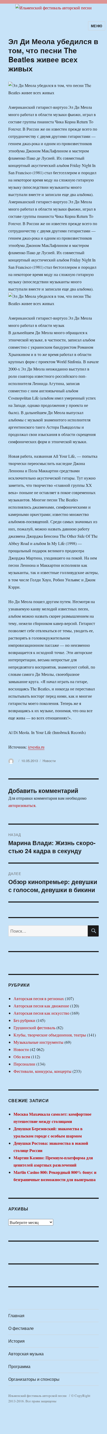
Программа (19, 1366)
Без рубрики (24, 1020)
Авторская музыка (26, 1354)
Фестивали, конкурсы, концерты (42, 1071)
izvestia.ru (36, 747)
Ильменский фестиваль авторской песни (37, 1395)
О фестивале (21, 1328)
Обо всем (22, 1056)
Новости (49, 760)
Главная (16, 1315)
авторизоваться (21, 805)
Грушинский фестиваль (34, 1027)
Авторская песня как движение (41, 1005)
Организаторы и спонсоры (33, 1379)
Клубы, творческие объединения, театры (50, 1035)
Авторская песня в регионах (39, 998)
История (16, 1341)
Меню (96, 25)
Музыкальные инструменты (38, 1042)
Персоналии (24, 1064)
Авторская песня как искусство (41, 1013)
